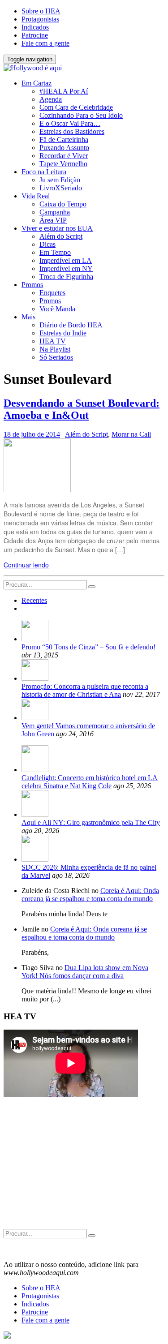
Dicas (47, 244)
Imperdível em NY (66, 268)
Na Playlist (54, 349)
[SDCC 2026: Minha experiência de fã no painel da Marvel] (35, 859)
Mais (28, 317)
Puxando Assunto (64, 147)
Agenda (50, 99)
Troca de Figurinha (66, 276)
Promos (32, 284)
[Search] (91, 586)
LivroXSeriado (60, 188)
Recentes (34, 600)
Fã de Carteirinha (63, 139)
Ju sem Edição (59, 180)
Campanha (54, 212)
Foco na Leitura (44, 172)
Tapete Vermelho (63, 163)
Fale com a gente (45, 43)
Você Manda (57, 309)
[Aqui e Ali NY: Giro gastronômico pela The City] (35, 814)
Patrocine (35, 35)
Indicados (35, 27)
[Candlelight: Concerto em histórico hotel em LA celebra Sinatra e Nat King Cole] (35, 769)
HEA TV (52, 341)
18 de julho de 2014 (32, 434)
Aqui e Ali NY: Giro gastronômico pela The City (91, 822)
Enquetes (52, 292)
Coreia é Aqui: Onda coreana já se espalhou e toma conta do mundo (90, 894)
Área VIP (53, 220)
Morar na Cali (131, 434)
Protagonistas (40, 19)
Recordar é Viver (63, 155)
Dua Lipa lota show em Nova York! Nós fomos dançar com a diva (85, 971)
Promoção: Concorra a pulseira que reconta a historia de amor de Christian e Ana (85, 690)
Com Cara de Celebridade (76, 107)
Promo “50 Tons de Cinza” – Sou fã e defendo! (88, 647)
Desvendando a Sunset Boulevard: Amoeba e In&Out (81, 409)
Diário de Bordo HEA (71, 325)
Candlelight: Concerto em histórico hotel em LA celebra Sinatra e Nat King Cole (90, 782)
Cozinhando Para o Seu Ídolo (81, 115)
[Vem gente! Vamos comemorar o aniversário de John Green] (35, 717)
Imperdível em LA (65, 260)
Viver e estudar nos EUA (57, 228)
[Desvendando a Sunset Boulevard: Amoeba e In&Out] (37, 489)
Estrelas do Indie (62, 333)
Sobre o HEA (41, 11)
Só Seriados (56, 357)
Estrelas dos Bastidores (71, 131)
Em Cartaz (37, 83)
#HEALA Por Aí (63, 91)
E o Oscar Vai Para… (69, 123)
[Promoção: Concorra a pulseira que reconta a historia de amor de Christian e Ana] (35, 678)
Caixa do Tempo (62, 204)
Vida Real (36, 196)
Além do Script (60, 236)
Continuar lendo (26, 564)
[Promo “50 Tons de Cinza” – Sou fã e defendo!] (35, 639)
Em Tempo (55, 252)
